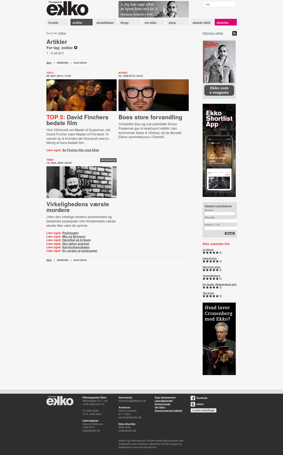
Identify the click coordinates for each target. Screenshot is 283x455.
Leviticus (208, 249)
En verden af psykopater (80, 251)
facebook (201, 398)
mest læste (80, 62)
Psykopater (108, 160)
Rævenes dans (211, 267)
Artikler (62, 33)
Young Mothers (211, 275)
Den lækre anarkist (75, 243)
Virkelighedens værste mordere (77, 207)
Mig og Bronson (73, 236)
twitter (200, 404)
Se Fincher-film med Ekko (80, 150)
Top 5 (49, 72)
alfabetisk (62, 62)
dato (49, 62)
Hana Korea (210, 258)
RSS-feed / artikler (213, 33)
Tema (49, 159)
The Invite (208, 293)
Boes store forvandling (150, 117)
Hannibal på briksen (76, 240)
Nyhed (123, 72)
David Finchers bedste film (77, 120)
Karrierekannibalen (76, 247)
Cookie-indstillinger (203, 410)
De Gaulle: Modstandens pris (220, 284)
